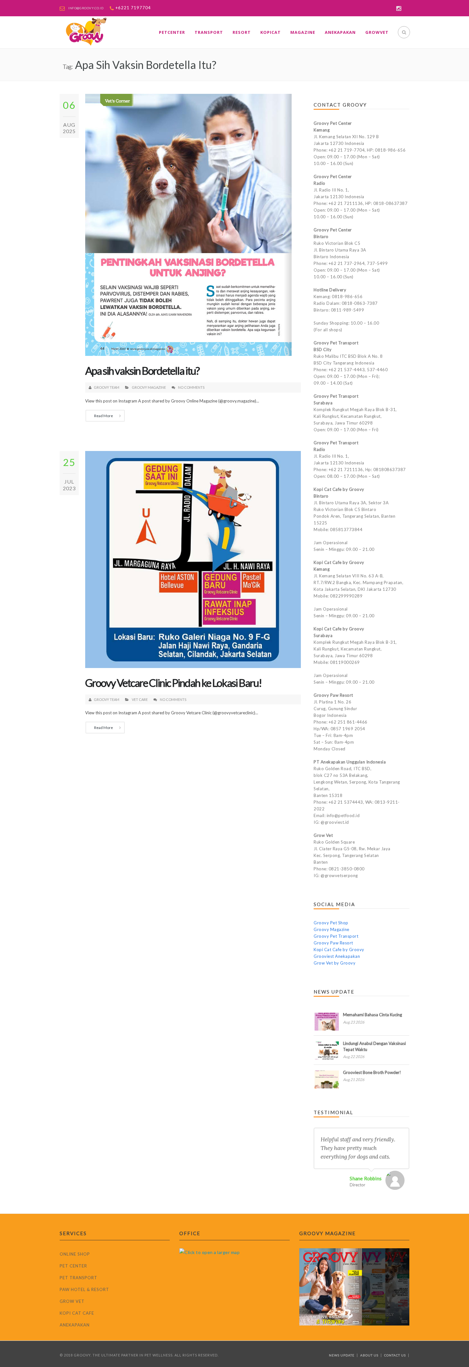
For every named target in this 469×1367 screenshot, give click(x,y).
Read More (103, 415)
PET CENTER (73, 1265)
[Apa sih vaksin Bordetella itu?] (188, 224)
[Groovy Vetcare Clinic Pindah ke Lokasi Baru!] (193, 559)
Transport (209, 32)
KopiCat (270, 32)
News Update (341, 1355)
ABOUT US (369, 1355)
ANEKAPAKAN (75, 1324)
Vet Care (140, 699)
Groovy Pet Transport (336, 936)
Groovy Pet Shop (331, 922)
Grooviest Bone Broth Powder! (372, 1072)
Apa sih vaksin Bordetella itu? (142, 370)
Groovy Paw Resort (333, 942)
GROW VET (72, 1301)
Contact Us (395, 1355)
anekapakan (340, 32)
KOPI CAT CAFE (77, 1313)
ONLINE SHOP (75, 1254)
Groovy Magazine (149, 387)
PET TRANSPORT (78, 1277)
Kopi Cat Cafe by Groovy (339, 949)
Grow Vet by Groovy (334, 962)
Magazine (302, 32)
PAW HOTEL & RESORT (84, 1289)
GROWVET (377, 32)
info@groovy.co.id (85, 8)
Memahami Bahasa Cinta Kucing (372, 1014)
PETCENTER (172, 32)
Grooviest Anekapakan (337, 956)
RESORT (242, 32)
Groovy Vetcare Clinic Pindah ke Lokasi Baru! (173, 682)
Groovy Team (106, 387)
